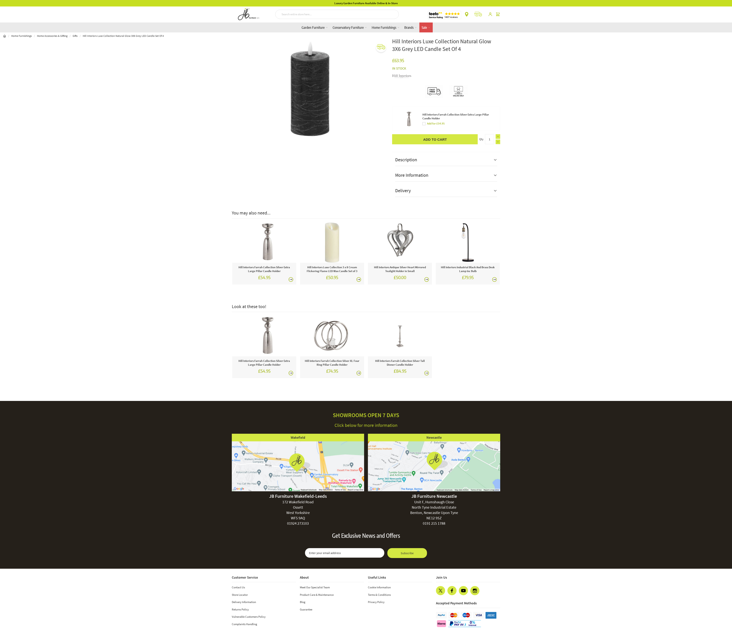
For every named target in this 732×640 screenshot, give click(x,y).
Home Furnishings (384, 27)
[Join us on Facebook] (452, 590)
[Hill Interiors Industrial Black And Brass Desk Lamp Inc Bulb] (468, 242)
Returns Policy (240, 609)
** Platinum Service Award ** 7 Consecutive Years (366, 3)
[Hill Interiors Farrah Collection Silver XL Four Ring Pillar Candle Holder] (332, 336)
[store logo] (248, 14)
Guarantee (306, 609)
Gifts (75, 36)
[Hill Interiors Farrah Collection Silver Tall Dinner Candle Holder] (400, 336)
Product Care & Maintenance (317, 595)
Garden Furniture (313, 27)
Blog (302, 602)
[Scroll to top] (721, 614)
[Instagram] (474, 590)
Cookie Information (379, 587)
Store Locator (240, 595)
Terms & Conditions (379, 595)
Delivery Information (244, 602)
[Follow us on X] (440, 590)
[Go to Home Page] (4, 36)
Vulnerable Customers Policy (249, 616)
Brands (409, 27)
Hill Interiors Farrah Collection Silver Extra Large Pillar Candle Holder (455, 116)
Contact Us (238, 587)
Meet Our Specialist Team (315, 587)
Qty (481, 139)
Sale (425, 27)
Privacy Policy (376, 602)
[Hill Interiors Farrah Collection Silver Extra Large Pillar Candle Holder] (264, 242)
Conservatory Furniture (348, 27)
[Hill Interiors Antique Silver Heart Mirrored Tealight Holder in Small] (400, 242)
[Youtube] (463, 590)
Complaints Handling (244, 624)
